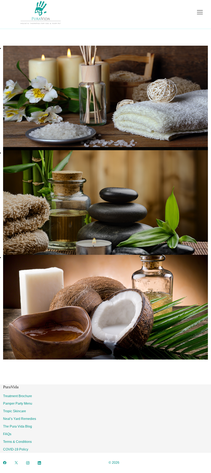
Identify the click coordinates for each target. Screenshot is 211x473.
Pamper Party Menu (17, 403)
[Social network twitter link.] (16, 462)
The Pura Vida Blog (17, 426)
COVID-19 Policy (15, 449)
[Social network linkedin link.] (39, 462)
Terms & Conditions (17, 441)
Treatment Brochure (17, 396)
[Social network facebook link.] (4, 462)
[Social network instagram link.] (27, 462)
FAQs (7, 434)
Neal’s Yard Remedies (19, 419)
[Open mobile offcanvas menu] (200, 12)
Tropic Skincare (14, 411)
